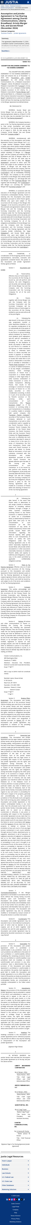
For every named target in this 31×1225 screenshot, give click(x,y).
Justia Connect (15, 1203)
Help (15, 1212)
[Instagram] (14, 1199)
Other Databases (8, 1185)
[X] (21, 1199)
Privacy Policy (15, 1218)
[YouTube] (9, 1199)
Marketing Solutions (9, 1189)
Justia (2, 6)
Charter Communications (7, 7)
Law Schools (6, 1173)
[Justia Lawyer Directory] (24, 1199)
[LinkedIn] (7, 1199)
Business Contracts (15, 6)
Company (15, 1209)
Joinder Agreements (20, 33)
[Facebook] (12, 1199)
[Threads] (17, 1199)
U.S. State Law (7, 1181)
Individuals (6, 1165)
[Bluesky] (19, 1199)
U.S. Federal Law (7, 1177)
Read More (5, 51)
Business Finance (6, 33)
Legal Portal (15, 1206)
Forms (7, 6)
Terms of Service (15, 1215)
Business (5, 1169)
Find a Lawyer (7, 1161)
